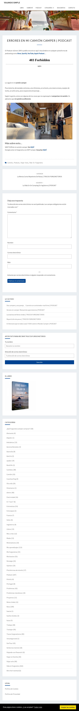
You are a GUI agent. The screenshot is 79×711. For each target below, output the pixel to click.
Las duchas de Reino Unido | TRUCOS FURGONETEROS (25, 315)
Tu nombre (9, 342)
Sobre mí (30, 8)
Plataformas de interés (15, 570)
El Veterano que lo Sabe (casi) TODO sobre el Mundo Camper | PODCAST (32, 324)
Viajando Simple (12, 2)
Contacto (71, 8)
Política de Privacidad (12, 694)
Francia (9, 515)
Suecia (9, 611)
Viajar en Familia (12, 657)
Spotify (24, 53)
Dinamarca (10, 488)
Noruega (10, 561)
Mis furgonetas (12, 552)
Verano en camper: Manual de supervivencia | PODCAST (26, 310)
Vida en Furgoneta (36, 163)
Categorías (48, 8)
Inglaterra (10, 525)
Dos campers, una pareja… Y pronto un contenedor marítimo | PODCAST (32, 305)
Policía (9, 579)
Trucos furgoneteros (14, 634)
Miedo (9, 538)
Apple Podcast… (40, 53)
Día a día (9, 483)
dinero (9, 493)
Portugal (10, 584)
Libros (9, 529)
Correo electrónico (14, 252)
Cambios (10, 470)
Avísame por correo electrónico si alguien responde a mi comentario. (31, 275)
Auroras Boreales (13, 447)
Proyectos (10, 598)
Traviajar (10, 629)
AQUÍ (32, 147)
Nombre (10, 243)
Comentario (12, 212)
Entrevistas (11, 506)
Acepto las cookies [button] (68, 707)
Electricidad (11, 497)
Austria (9, 456)
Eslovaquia (10, 511)
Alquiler (9, 438)
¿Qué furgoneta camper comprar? (18, 429)
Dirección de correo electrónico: (16, 352)
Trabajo (9, 625)
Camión (10, 163)
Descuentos (61, 8)
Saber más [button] (38, 707)
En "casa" (10, 502)
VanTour (9, 643)
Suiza (8, 620)
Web (8, 262)
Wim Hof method (13, 671)
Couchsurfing (11, 479)
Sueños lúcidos (12, 616)
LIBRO (22, 8)
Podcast (17, 163)
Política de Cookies (11, 689)
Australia (10, 452)
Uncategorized (12, 639)
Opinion (9, 566)
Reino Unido (11, 602)
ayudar (9, 461)
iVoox (19, 53)
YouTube (31, 53)
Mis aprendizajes (12, 547)
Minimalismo (11, 543)
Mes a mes (10, 534)
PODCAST (39, 8)
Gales (8, 520)
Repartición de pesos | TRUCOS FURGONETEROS (24, 319)
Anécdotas (10, 442)
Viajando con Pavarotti (14, 652)
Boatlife (9, 465)
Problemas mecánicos (14, 593)
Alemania (10, 433)
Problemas (10, 588)
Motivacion (10, 556)
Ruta (8, 607)
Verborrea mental (13, 648)
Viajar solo (24, 163)
